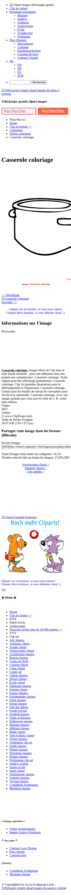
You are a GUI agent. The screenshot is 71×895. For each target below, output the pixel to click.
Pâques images (18, 749)
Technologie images (21, 774)
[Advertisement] (35, 147)
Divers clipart (17, 679)
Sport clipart (17, 770)
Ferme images (18, 703)
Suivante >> (9, 302)
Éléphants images (20, 686)
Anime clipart (17, 647)
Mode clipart (17, 732)
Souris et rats (17, 767)
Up (4, 589)
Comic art (15, 672)
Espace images (18, 693)
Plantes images (18, 756)
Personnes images (20, 753)
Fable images (17, 700)
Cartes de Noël (18, 661)
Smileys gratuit (18, 763)
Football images (19, 714)
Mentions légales (19, 788)
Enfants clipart (18, 689)
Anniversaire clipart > (35, 464)
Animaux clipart (19, 643)
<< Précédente (11, 295)
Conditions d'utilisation (23, 785)
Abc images (16, 640)
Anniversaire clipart (21, 650)
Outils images (17, 746)
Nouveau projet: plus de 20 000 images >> (36, 629)
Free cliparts (17, 851)
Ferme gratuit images (22, 828)
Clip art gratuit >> (20, 615)
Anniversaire (17, 626)
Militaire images (19, 728)
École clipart (17, 682)
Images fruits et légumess (25, 832)
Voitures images (19, 777)
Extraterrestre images (22, 696)
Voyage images (18, 781)
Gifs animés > (35, 471)
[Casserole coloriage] (15, 298)
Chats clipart (17, 668)
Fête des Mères (18, 707)
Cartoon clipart (18, 664)
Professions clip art (21, 760)
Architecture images (21, 654)
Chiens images (18, 675)
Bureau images (18, 657)
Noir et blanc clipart (21, 735)
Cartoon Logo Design (23, 848)
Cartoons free (17, 855)
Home (13, 612)
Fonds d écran (18, 710)
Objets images (18, 739)
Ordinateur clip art (20, 742)
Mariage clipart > (35, 468)
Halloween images (21, 721)
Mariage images (19, 725)
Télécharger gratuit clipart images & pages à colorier (34, 888)
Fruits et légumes (20, 717)
